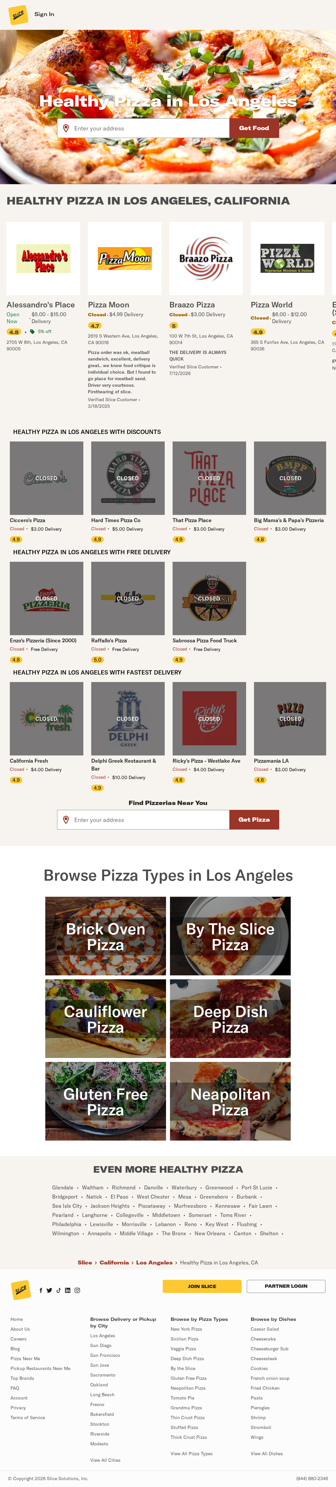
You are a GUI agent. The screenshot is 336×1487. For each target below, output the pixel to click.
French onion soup (270, 1378)
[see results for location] (65, 128)
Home (16, 1319)
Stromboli (261, 1427)
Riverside (99, 1434)
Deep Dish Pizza (187, 1358)
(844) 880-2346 (312, 1478)
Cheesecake (263, 1339)
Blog (15, 1349)
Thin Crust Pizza (188, 1417)
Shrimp (258, 1417)
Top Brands (22, 1378)
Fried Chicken (265, 1388)
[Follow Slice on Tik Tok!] (58, 1291)
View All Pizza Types (192, 1454)
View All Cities (105, 1460)
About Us (20, 1329)
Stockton (99, 1424)
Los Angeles (154, 1262)
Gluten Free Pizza (189, 1378)
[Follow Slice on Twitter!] (49, 1291)
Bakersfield (102, 1414)
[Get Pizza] (254, 820)
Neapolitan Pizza (188, 1388)
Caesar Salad (265, 1329)
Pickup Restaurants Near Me (40, 1368)
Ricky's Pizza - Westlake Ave (207, 760)
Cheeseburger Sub (269, 1349)
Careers (18, 1339)
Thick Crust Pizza (189, 1437)
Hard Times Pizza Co (115, 520)
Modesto (99, 1444)
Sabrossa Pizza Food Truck (205, 640)
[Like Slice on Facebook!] (40, 1291)
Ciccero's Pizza (27, 520)
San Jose (99, 1365)
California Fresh (29, 760)
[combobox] (152, 128)
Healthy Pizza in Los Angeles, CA (219, 1262)
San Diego (101, 1345)
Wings (257, 1437)
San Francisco (105, 1355)
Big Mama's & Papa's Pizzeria (289, 520)
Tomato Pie (182, 1398)
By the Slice (183, 1368)
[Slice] (18, 15)
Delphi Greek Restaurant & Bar (123, 764)
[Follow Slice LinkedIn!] (68, 1291)
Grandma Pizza (186, 1408)
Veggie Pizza (183, 1349)
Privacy (18, 1408)
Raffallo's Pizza (109, 640)
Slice (85, 1262)
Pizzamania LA (271, 760)
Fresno (97, 1404)
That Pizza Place (192, 520)
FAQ (14, 1388)
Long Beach (102, 1395)
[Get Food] (254, 128)
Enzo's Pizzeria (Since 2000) (43, 640)
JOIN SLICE (202, 1286)
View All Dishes (267, 1454)
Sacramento (103, 1375)
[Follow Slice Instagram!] (77, 1291)
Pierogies (260, 1408)
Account (19, 1398)
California (114, 1262)
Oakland (99, 1385)
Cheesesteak (264, 1358)
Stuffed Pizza (184, 1427)
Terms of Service (27, 1417)
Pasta (257, 1398)
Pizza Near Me (25, 1358)
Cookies (259, 1368)
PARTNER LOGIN (286, 1286)
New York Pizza (186, 1329)
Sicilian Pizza (185, 1339)
